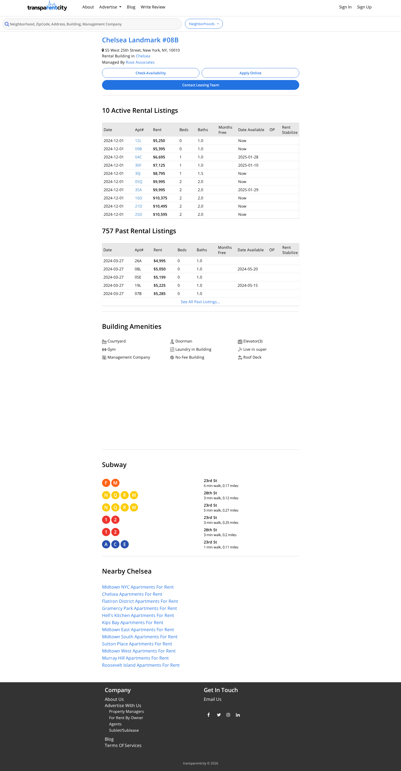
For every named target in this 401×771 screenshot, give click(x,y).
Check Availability (151, 72)
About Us (114, 699)
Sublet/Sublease (124, 730)
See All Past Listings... (200, 301)
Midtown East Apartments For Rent (138, 630)
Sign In (345, 7)
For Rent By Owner (126, 717)
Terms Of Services (123, 745)
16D (138, 197)
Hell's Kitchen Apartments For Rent (138, 615)
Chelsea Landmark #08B (140, 39)
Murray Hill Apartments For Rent (135, 658)
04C (138, 156)
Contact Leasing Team (200, 84)
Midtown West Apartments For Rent (139, 651)
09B (138, 148)
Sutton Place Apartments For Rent (137, 644)
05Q (138, 181)
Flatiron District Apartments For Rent (140, 601)
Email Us (213, 699)
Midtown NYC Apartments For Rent (138, 587)
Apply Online (250, 72)
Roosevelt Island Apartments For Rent (141, 665)
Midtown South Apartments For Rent (140, 637)
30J (137, 173)
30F (138, 165)
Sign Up (364, 7)
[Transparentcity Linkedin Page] (236, 714)
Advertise (108, 7)
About (88, 7)
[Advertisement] (200, 406)
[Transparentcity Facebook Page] (208, 714)
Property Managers (126, 711)
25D (138, 214)
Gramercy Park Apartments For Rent (139, 608)
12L (138, 140)
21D (138, 206)
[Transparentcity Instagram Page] (227, 714)
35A (138, 189)
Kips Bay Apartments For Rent (132, 622)
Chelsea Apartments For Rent (132, 594)
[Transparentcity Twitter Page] (217, 714)
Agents (115, 723)
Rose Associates (140, 62)
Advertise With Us (123, 705)
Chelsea (143, 55)
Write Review (153, 7)
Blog (131, 7)
